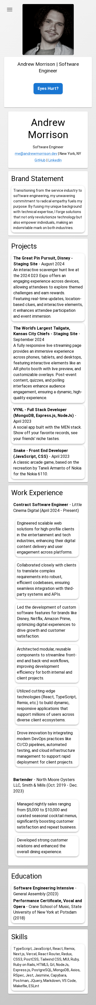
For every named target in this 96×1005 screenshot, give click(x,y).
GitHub (40, 160)
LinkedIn (55, 160)
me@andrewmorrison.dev (36, 154)
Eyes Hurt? (48, 88)
